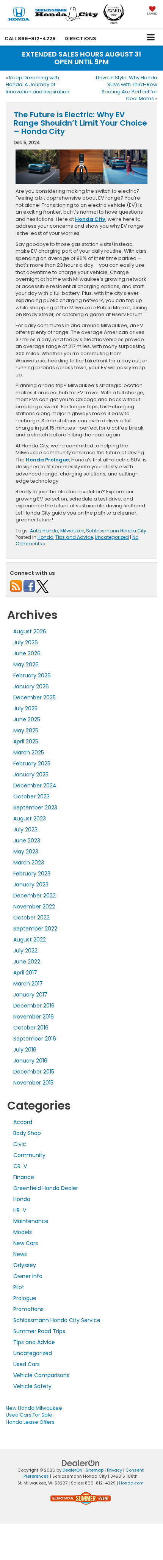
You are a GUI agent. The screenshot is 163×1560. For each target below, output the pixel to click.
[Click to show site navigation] (151, 37)
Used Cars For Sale (29, 1414)
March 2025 (28, 752)
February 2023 (31, 873)
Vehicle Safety (32, 1386)
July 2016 (24, 1049)
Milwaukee (72, 530)
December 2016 (34, 1005)
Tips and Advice (74, 537)
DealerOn (72, 1470)
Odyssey (24, 1265)
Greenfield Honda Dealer (45, 1188)
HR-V (19, 1210)
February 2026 (32, 675)
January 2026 (31, 686)
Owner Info (27, 1276)
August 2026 (29, 631)
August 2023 (29, 818)
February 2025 (31, 763)
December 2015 (33, 1071)
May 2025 (25, 730)
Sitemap (94, 1470)
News (20, 1254)
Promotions (28, 1309)
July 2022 (25, 950)
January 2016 (30, 1060)
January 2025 (31, 774)
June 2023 (26, 840)
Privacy (114, 1470)
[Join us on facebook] (29, 586)
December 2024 (34, 785)
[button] (30, 38)
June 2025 (26, 719)
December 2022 (34, 895)
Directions (80, 38)
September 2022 (35, 928)
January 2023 (31, 884)
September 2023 (35, 807)
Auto (35, 530)
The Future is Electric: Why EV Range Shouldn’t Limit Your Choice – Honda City (80, 123)
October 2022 (31, 917)
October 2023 (31, 796)
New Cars (25, 1243)
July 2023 (25, 829)
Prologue (24, 1298)
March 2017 (28, 983)
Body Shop (27, 1133)
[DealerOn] (80, 1463)
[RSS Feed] (16, 586)
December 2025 (34, 697)
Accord (22, 1122)
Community (29, 1155)
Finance (23, 1177)
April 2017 (25, 972)
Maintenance (31, 1221)
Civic (19, 1144)
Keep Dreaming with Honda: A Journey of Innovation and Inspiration (37, 84)
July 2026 (25, 642)
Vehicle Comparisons (41, 1375)
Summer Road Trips (39, 1331)
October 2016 (31, 1027)
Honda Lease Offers (30, 1422)
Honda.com (131, 1483)
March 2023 (28, 862)
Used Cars (26, 1364)
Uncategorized (112, 537)
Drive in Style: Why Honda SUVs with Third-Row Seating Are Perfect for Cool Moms (126, 88)
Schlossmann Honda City (116, 530)
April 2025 (25, 741)
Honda (50, 530)
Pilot (18, 1287)
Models (22, 1232)
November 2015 (33, 1082)
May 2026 (26, 664)
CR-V (20, 1166)
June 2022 (26, 961)
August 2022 (29, 939)
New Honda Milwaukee (34, 1408)
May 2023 (25, 851)
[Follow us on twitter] (42, 586)
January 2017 (30, 994)
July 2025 (25, 708)
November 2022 (34, 906)
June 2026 (27, 653)
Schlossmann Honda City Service (56, 1320)
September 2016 (34, 1038)
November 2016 (33, 1016)
